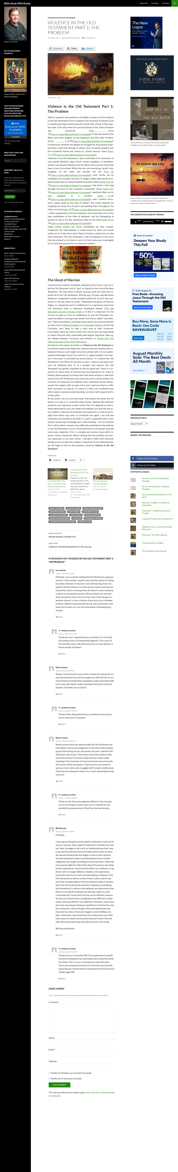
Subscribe (9, 197)
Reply (60, 617)
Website (53, 1061)
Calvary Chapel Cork (11, 226)
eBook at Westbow (11, 97)
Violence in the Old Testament (61, 18)
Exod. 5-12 (59, 141)
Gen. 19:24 (102, 130)
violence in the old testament (62, 522)
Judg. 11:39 (106, 195)
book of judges (73, 508)
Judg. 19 (67, 209)
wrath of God (85, 522)
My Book (154, 3)
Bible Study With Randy (17, 3)
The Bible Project (10, 224)
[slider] (168, 221)
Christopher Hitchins (92, 325)
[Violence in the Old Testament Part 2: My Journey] (81, 483)
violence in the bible (93, 518)
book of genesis (56, 508)
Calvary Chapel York (11, 221)
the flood (77, 518)
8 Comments (89, 38)
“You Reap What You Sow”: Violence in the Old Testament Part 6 (57, 484)
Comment (54, 1002)
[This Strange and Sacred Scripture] (103, 474)
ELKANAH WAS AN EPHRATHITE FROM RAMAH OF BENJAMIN (15, 261)
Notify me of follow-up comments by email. (71, 1073)
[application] (152, 221)
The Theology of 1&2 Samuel (154, 551)
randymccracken (72, 38)
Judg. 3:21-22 (107, 181)
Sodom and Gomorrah (59, 518)
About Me (144, 3)
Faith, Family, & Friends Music (15, 253)
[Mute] (163, 221)
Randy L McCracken (140, 435)
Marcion (87, 291)
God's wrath (74, 512)
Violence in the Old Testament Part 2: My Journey (70, 545)
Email (52, 1049)
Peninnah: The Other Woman (154, 535)
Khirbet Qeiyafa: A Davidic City (62, 535)
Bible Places (8, 234)
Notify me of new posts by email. (66, 1078)
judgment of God (90, 512)
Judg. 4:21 (108, 188)
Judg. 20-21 (108, 219)
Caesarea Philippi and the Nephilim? (157, 519)
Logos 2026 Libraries (11, 278)
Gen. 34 (109, 171)
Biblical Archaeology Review (14, 219)
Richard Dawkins (71, 325)
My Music (166, 3)
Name (52, 1037)
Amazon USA (9, 94)
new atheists (76, 515)
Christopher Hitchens (93, 508)
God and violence (57, 512)
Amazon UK (19, 94)
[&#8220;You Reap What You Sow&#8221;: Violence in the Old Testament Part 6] (58, 474)
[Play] (135, 221)
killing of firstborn (58, 515)
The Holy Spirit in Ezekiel (152, 543)
